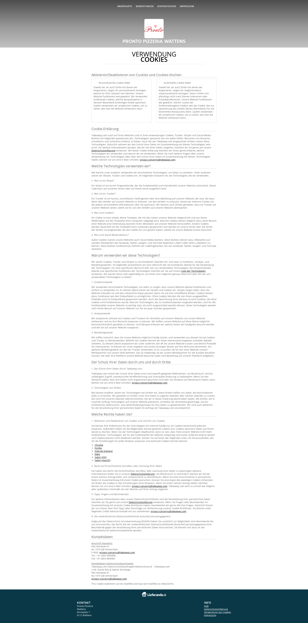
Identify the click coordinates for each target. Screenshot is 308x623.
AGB (206, 606)
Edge (97, 454)
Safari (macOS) (102, 460)
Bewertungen (145, 6)
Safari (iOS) (101, 457)
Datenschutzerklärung (103, 150)
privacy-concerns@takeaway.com (157, 159)
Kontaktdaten (166, 6)
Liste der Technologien (193, 270)
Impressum (187, 6)
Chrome (99, 445)
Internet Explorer (104, 451)
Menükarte (124, 6)
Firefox (98, 448)
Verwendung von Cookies (217, 612)
